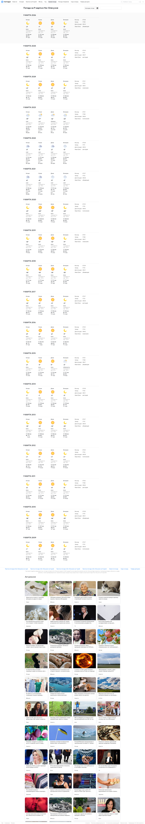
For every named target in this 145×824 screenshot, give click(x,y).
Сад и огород (124, 569)
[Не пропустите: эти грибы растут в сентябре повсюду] (84, 760)
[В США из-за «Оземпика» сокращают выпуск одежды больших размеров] (36, 688)
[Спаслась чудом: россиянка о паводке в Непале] (84, 808)
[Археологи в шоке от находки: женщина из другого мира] (36, 592)
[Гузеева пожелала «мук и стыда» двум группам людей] (108, 808)
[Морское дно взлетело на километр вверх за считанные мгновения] (108, 688)
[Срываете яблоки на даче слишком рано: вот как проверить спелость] (108, 640)
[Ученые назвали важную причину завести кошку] (108, 592)
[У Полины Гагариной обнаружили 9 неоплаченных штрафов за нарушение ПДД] (84, 616)
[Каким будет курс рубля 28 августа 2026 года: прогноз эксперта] (84, 784)
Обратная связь (123, 823)
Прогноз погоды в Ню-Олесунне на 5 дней (42, 569)
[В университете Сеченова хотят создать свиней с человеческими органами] (60, 664)
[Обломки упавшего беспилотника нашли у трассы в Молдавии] (60, 592)
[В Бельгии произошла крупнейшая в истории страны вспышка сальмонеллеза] (108, 784)
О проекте (87, 823)
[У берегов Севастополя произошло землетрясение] (60, 688)
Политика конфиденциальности (98, 823)
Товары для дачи (135, 569)
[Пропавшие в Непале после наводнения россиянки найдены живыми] (60, 808)
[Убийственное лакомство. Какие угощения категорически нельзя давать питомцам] (60, 616)
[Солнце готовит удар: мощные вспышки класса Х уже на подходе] (84, 664)
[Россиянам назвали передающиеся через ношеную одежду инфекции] (36, 784)
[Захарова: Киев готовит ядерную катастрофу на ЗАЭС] (36, 760)
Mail (2, 823)
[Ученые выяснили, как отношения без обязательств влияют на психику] (36, 808)
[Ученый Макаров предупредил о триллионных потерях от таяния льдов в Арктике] (84, 736)
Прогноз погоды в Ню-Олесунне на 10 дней (95, 569)
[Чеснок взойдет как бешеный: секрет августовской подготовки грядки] (36, 640)
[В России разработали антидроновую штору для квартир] (108, 616)
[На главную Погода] (7, 2)
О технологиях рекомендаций (112, 823)
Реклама (13, 823)
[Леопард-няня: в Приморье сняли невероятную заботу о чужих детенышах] (60, 712)
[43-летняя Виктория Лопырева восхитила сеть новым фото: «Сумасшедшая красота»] (108, 760)
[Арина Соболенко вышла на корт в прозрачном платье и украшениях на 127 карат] (60, 784)
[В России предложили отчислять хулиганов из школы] (60, 760)
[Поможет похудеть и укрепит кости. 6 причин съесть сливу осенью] (36, 736)
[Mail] (2, 2)
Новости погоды (113, 569)
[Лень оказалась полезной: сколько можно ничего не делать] (84, 688)
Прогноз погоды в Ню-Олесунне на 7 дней (68, 569)
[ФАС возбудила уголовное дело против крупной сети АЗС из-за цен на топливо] (84, 712)
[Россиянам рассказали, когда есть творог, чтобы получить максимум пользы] (36, 616)
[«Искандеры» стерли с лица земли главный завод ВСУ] (108, 664)
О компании (7, 823)
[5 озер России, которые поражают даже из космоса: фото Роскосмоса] (36, 664)
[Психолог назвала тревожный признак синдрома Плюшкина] (108, 736)
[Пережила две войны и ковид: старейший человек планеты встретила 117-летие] (84, 592)
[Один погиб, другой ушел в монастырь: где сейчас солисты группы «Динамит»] (36, 712)
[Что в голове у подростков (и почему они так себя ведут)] (108, 712)
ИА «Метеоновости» (139, 823)
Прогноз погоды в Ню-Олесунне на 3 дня (16, 569)
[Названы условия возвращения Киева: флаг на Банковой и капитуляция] (60, 736)
